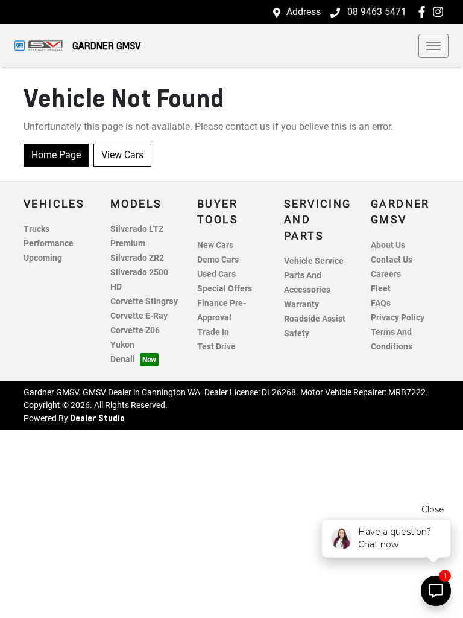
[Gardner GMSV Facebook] (424, 12)
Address (303, 12)
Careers (386, 274)
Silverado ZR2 (137, 258)
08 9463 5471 (375, 12)
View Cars (122, 155)
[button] (433, 46)
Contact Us (391, 260)
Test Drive (216, 347)
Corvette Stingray (144, 301)
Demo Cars (218, 260)
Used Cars (216, 274)
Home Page (56, 155)
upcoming (43, 258)
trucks (36, 229)
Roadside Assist (314, 319)
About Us (388, 245)
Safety (296, 333)
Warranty (301, 304)
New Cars (215, 245)
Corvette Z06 (135, 330)
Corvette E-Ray (139, 316)
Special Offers (224, 289)
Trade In (213, 332)
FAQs (381, 303)
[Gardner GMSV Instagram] (440, 12)
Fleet (381, 289)
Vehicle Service (314, 261)
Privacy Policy (397, 318)
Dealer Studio (97, 417)
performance (49, 243)
